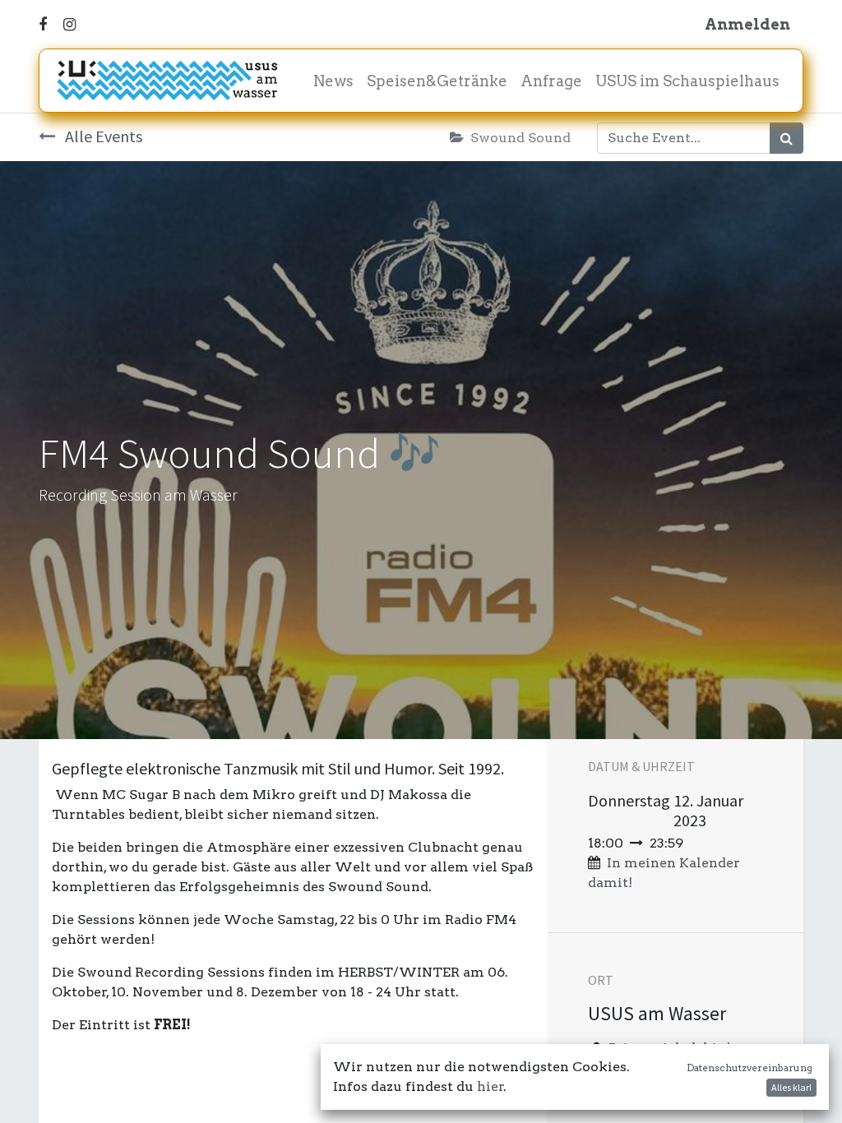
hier (490, 1086)
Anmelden (747, 24)
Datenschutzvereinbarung (749, 1067)
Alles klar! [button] (791, 1087)
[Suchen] (786, 138)
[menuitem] (333, 81)
